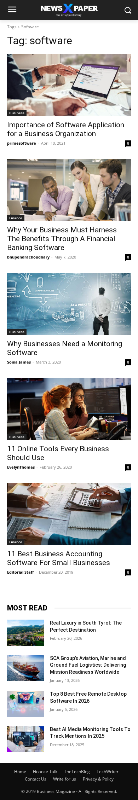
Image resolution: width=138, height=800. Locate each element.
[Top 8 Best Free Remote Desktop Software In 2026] (25, 704)
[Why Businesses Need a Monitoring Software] (69, 304)
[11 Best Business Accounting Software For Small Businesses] (69, 514)
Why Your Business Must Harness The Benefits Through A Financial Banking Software (62, 239)
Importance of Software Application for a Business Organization (65, 129)
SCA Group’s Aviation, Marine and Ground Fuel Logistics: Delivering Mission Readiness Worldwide (88, 665)
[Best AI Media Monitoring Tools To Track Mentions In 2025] (25, 739)
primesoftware (21, 143)
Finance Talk (45, 772)
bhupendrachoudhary (28, 257)
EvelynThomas (21, 467)
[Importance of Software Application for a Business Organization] (69, 85)
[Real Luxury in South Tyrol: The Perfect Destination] (25, 633)
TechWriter (108, 772)
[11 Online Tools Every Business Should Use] (69, 409)
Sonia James (19, 362)
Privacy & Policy (98, 779)
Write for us (64, 779)
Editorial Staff (20, 572)
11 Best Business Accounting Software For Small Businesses (58, 558)
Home (20, 772)
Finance (15, 217)
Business (16, 112)
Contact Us (35, 779)
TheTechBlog (77, 772)
